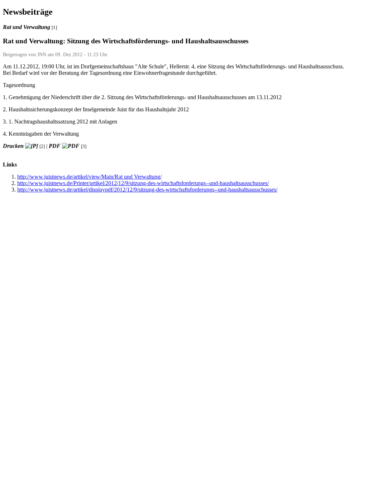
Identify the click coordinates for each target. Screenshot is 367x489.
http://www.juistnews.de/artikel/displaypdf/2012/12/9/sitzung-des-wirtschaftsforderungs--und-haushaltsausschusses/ (147, 190)
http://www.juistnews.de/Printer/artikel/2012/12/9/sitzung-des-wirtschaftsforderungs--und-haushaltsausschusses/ (143, 183)
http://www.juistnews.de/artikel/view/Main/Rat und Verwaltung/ (89, 177)
